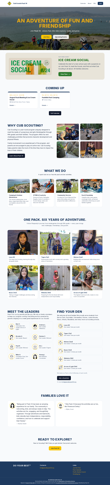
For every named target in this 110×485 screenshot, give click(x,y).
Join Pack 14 (55, 448)
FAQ (94, 3)
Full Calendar (55, 113)
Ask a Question (64, 378)
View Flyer (64, 74)
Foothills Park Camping (50, 97)
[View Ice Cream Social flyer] (30, 66)
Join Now (46, 37)
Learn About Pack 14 (16, 156)
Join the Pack (77, 468)
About (89, 3)
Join (100, 3)
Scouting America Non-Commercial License (67, 483)
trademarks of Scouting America (67, 481)
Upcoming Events (61, 37)
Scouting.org (76, 474)
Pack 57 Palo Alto (30, 483)
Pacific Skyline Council (79, 472)
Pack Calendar (77, 470)
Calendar (83, 3)
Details (12, 105)
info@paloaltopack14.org (69, 382)
